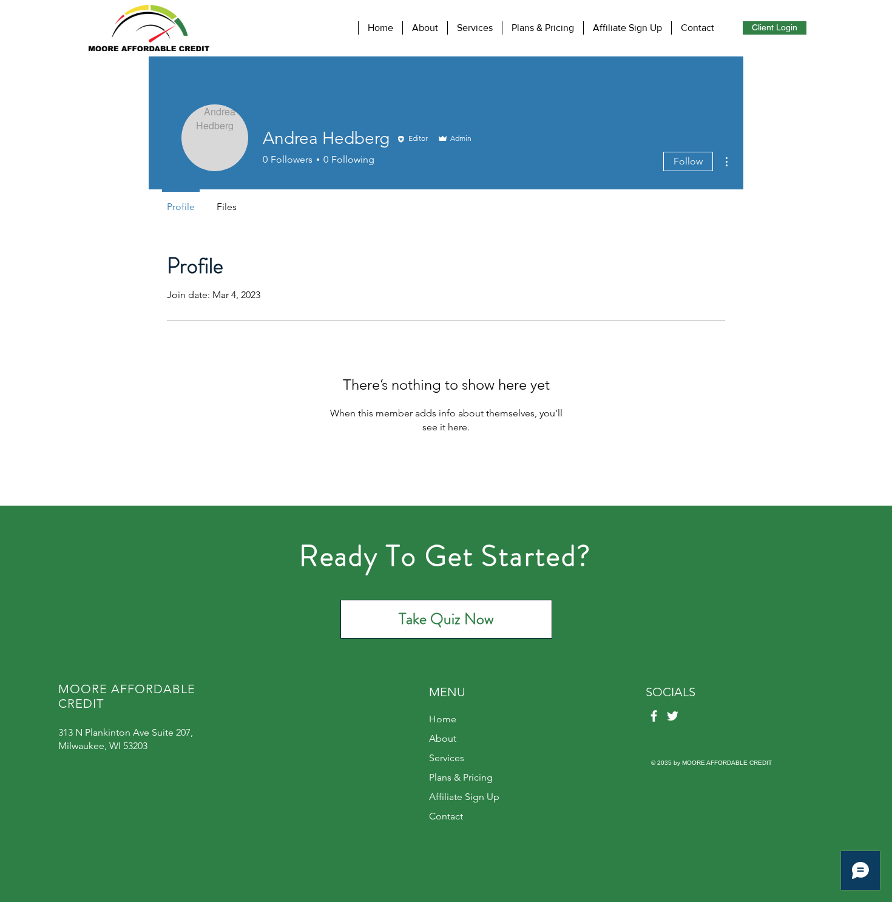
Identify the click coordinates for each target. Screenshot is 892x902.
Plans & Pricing (461, 777)
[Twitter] (672, 716)
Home (442, 719)
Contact (446, 816)
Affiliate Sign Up (464, 796)
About (442, 738)
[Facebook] (653, 716)
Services (446, 758)
